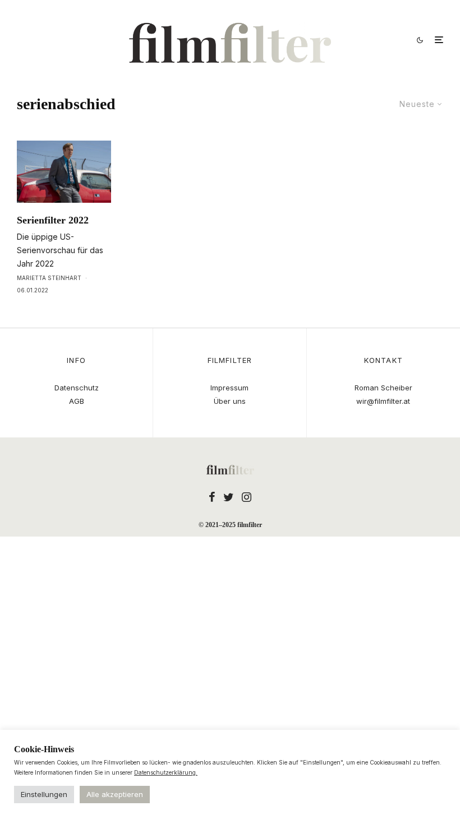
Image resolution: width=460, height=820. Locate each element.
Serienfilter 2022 (53, 220)
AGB (76, 401)
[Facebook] (212, 496)
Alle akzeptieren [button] (114, 794)
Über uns (230, 401)
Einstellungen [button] (44, 794)
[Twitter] (228, 496)
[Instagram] (246, 496)
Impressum (229, 387)
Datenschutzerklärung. (165, 772)
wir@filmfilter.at (383, 401)
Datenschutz (76, 387)
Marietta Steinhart (49, 277)
